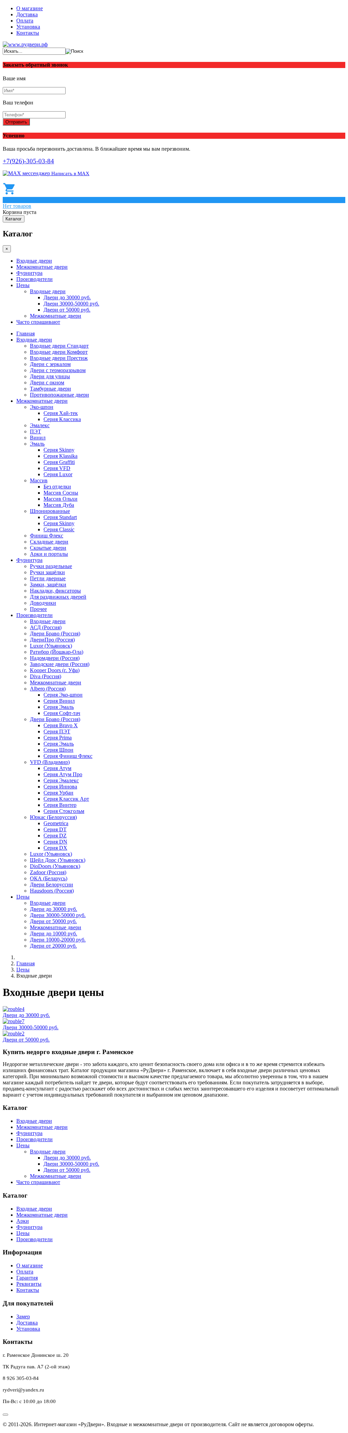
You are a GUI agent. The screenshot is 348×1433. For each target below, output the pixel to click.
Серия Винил (59, 701)
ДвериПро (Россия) (52, 640)
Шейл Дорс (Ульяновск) (57, 860)
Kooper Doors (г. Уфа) (55, 670)
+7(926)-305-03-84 (28, 161)
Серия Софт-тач (62, 713)
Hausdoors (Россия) (52, 891)
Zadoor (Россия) (48, 872)
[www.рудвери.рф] (25, 44)
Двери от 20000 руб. (53, 946)
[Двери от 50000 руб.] (13, 1033)
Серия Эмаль (59, 707)
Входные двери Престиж (59, 358)
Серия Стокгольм (64, 811)
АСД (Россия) (46, 627)
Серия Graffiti (59, 462)
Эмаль (37, 444)
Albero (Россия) (48, 688)
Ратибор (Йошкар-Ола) (56, 652)
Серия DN (55, 842)
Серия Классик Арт (66, 799)
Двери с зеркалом (50, 364)
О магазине (29, 8)
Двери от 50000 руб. (67, 310)
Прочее (38, 609)
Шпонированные (50, 511)
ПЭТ (35, 431)
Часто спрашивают (38, 322)
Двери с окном (47, 382)
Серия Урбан (58, 793)
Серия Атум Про (63, 774)
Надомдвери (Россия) (55, 658)
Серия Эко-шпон (63, 695)
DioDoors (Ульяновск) (55, 866)
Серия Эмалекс (61, 780)
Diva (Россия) (45, 676)
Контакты (27, 33)
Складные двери (49, 542)
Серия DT (55, 829)
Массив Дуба (59, 505)
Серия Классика (62, 419)
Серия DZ (55, 835)
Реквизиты (28, 1284)
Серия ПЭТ (57, 731)
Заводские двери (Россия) (59, 664)
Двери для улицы (50, 376)
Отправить (16, 121)
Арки (22, 1221)
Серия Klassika (60, 456)
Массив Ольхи (60, 499)
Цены (23, 285)
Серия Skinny (59, 450)
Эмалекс (40, 425)
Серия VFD (57, 468)
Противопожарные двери (59, 395)
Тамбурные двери (50, 388)
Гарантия (27, 1278)
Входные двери (34, 261)
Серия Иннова (60, 786)
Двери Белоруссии (51, 884)
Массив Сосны (61, 493)
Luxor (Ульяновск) (51, 646)
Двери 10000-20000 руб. (58, 940)
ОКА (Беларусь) (48, 878)
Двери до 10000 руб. (53, 933)
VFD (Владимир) (50, 762)
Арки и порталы (49, 554)
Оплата (24, 20)
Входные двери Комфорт (59, 352)
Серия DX (55, 848)
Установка (28, 27)
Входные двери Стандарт (59, 346)
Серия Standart (60, 517)
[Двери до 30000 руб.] (13, 1009)
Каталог (13, 218)
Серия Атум (57, 768)
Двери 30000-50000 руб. (71, 303)
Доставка (27, 14)
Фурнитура (29, 273)
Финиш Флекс (46, 535)
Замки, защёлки (48, 584)
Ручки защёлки (47, 572)
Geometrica (56, 823)
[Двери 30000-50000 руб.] (13, 1021)
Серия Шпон (58, 750)
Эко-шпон (41, 407)
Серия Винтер (60, 805)
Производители (34, 279)
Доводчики (43, 603)
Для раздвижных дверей (58, 597)
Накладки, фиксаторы (55, 591)
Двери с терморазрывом (58, 370)
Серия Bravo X (61, 725)
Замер (23, 1316)
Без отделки (57, 486)
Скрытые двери (48, 548)
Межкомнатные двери (42, 267)
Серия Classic (59, 529)
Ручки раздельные (51, 566)
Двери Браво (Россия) (55, 633)
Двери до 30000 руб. (67, 297)
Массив (39, 480)
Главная (25, 333)
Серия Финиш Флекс (68, 756)
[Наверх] (5, 1415)
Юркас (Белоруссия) (53, 817)
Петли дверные (48, 578)
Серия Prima (58, 737)
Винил (38, 437)
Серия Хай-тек (61, 413)
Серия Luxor (58, 474)
